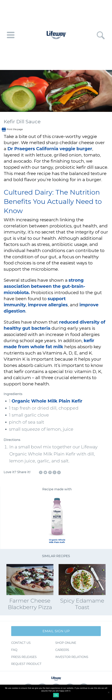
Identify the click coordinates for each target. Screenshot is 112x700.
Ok (56, 695)
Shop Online (65, 642)
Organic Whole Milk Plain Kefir (47, 401)
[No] (108, 692)
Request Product (26, 664)
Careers (62, 650)
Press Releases (24, 657)
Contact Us (21, 642)
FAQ (14, 650)
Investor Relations (71, 657)
